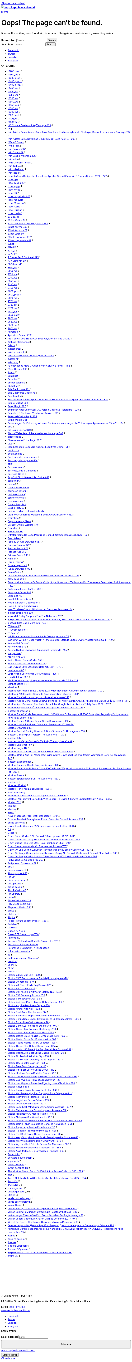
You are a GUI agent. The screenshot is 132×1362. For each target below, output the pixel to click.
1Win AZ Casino (16, 142)
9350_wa (12, 281)
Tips (10, 1174)
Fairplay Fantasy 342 (19, 545)
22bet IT (12, 247)
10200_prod (14, 71)
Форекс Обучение (18, 1249)
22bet (11, 243)
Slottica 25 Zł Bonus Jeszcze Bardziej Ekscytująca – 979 (38, 978)
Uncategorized (16, 1191)
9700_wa (12, 301)
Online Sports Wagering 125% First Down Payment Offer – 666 (41, 826)
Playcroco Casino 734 (19, 907)
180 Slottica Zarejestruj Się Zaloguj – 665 (29, 125)
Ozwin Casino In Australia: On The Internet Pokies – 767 (37, 846)
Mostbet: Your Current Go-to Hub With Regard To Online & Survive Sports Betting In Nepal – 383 (59, 799)
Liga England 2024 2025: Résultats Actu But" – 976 (34, 667)
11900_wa (13, 122)
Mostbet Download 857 (20, 727)
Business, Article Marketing (22, 470)
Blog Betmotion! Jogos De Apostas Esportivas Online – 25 (38, 447)
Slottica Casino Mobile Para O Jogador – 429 (32, 1042)
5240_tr (11, 250)
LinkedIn (12, 57)
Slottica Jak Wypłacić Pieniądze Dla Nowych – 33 (34, 1079)
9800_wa (12, 318)
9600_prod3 (14, 294)
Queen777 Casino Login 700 (23, 934)
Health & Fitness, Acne (19, 599)
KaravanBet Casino (18, 643)
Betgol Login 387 (17, 406)
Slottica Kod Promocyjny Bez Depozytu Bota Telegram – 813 (40, 1093)
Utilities (11, 1195)
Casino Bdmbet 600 (18, 487)
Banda (11, 372)
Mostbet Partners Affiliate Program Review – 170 (33, 765)
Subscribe (66, 1344)
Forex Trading (15, 562)
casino (11, 484)
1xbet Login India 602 (19, 196)
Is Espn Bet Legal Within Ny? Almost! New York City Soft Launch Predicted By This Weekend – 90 (59, 619)
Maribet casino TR (17, 683)
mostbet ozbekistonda (20, 761)
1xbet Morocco (16, 203)
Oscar (11, 832)
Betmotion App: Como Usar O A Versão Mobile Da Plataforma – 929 (43, 409)
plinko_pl (12, 914)
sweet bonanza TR (18, 1167)
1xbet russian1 (15, 213)
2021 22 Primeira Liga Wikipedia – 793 (28, 223)
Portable (12, 924)
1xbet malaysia (15, 199)
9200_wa (12, 277)
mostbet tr (13, 782)
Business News (16, 467)
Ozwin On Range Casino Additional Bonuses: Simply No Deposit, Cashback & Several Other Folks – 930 (62, 853)
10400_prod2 (15, 81)
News (11, 812)
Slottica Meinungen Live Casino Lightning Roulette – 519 (37, 1110)
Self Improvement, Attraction (23, 958)
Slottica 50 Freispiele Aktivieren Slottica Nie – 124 (34, 991)
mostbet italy (14, 738)
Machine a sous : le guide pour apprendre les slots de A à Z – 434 (43, 680)
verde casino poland (19, 1201)
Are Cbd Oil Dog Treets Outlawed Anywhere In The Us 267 (39, 338)
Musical (12, 805)
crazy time (13, 518)
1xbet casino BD (16, 182)
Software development (20, 1157)
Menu (4, 11)
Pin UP (11, 876)
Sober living (14, 1154)
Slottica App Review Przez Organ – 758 (29, 1005)
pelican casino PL (17, 870)
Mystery (12, 809)
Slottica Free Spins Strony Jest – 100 (27, 1066)
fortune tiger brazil (17, 565)
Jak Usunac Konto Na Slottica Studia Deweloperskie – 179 (38, 636)
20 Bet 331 (13, 216)
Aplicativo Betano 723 (19, 335)
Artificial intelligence (18, 342)
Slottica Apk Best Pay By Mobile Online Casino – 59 (35, 1002)
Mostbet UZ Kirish (17, 785)
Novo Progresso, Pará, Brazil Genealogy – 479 (33, 815)
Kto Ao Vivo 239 (16, 656)
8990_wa (12, 267)
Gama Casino (15, 572)
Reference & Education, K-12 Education (28, 947)
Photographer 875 (17, 873)
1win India (13, 159)
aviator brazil (14, 348)
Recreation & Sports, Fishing (23, 944)
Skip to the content (13, 3)
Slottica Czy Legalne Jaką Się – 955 (27, 1063)
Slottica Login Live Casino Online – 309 (28, 1100)
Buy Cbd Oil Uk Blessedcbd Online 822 (28, 477)
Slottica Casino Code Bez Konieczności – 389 (32, 1039)
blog (10, 443)
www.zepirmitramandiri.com (15, 1310)
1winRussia (13, 172)
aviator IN (13, 359)
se (9, 954)
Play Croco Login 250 (19, 903)
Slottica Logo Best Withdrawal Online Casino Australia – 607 (39, 1107)
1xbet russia (14, 206)
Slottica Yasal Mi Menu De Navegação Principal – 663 (36, 1151)
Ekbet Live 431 (15, 531)
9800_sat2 (13, 315)
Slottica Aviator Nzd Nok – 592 (24, 1008)
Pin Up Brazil (14, 883)
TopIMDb (13, 1181)
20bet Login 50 (16, 233)
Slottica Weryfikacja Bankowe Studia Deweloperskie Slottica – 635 (43, 1137)
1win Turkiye (14, 166)
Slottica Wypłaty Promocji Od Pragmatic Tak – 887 (34, 1147)
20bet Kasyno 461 (17, 230)
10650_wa (13, 101)
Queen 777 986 (16, 931)
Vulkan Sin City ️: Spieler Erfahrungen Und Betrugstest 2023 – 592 (42, 1208)
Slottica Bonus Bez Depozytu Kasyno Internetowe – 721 (37, 1015)
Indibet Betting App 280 (20, 612)
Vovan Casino (15, 1205)
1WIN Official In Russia (19, 162)
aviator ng (13, 362)
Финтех (12, 1242)
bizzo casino (14, 436)
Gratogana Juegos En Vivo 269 (24, 589)
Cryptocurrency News (19, 521)
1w (9, 128)
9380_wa (12, 284)
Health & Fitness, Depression (23, 602)
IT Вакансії (13, 626)
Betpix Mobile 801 (17, 419)
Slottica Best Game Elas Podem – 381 (27, 1012)
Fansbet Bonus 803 (18, 548)
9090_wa (12, 270)
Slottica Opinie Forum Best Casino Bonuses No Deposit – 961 (40, 1123)
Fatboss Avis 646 (17, 551)
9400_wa (12, 287)
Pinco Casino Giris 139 (19, 900)
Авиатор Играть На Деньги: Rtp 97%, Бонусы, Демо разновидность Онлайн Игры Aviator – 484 (61, 1225)
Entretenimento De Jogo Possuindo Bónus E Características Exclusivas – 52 (47, 535)
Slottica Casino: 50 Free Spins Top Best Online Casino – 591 (39, 1049)
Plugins (11, 917)
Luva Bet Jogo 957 (18, 677)
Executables (14, 538)
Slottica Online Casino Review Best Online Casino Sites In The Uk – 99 (45, 1120)
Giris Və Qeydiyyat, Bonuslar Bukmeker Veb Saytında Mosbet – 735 (43, 575)
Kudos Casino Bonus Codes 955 (25, 660)
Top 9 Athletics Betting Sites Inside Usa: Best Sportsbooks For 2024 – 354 (47, 1178)
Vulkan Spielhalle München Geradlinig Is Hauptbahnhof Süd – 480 (42, 1211)
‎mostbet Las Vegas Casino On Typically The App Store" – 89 (40, 741)
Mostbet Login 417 (17, 748)
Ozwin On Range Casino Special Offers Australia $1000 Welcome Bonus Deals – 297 (52, 856)
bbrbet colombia (16, 382)
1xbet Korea (14, 189)
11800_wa (13, 118)
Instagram (13, 60)
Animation (13, 331)
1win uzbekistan (16, 169)
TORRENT (13, 1184)
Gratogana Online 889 (19, 592)
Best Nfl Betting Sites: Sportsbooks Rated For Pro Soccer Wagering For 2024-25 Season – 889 (58, 399)
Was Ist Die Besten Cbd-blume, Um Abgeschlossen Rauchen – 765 (43, 1222)
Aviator (11, 345)
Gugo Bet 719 (15, 595)
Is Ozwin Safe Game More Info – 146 (27, 623)
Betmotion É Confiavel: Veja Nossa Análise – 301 (33, 413)
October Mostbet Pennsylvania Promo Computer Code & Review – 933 (45, 819)
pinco (11, 897)
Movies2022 (14, 802)
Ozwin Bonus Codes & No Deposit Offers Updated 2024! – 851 (41, 836)
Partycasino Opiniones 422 (22, 863)
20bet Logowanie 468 (19, 240)
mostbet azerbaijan (18, 711)
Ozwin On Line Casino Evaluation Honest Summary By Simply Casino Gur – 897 (49, 849)
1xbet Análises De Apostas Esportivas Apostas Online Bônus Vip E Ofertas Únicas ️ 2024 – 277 (57, 176)
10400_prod (14, 78)
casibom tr (13, 480)
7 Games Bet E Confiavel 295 (23, 257)
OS (9, 829)
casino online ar (16, 497)
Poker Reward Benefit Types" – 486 (27, 920)
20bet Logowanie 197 (19, 237)
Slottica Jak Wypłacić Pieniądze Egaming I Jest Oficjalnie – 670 (41, 1083)
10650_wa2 (13, 105)
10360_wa (13, 74)
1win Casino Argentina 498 (22, 155)
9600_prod (13, 291)
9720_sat (12, 304)
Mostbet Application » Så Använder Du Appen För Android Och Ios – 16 (45, 707)
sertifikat (12, 961)
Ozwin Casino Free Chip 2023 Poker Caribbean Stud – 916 (39, 843)
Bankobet (13, 375)
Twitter (11, 53)
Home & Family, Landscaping (23, 606)
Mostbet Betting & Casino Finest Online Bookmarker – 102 (38, 721)
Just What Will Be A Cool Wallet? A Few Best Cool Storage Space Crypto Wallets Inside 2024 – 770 (60, 639)
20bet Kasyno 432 (17, 226)
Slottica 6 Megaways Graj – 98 (24, 998)
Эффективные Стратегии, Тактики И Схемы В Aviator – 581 (40, 1252)
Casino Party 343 (17, 504)
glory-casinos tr (16, 579)
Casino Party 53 (16, 507)
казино (11, 1235)
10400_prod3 (15, 84)
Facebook (13, 50)
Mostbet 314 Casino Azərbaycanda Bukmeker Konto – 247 (38, 697)
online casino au (16, 822)
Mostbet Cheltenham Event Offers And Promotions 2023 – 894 (41, 724)
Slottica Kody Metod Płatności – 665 (27, 1096)
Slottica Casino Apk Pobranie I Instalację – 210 (32, 1029)
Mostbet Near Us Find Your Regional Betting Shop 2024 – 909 (40, 751)
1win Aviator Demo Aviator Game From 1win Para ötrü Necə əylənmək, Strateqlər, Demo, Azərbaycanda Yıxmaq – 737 (69, 132)
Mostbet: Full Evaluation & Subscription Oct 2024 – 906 (37, 795)
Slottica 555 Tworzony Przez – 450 (26, 995)
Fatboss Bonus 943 (18, 555)
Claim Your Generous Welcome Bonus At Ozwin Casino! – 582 (40, 514)
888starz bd (14, 264)
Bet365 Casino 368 (18, 403)
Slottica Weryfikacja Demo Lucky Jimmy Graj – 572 (34, 1140)
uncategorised (15, 1188)
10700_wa (13, 108)
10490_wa (13, 91)
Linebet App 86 (16, 670)
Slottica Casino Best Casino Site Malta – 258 (31, 1032)
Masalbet (12, 687)
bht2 (10, 426)
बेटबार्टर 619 (13, 1255)
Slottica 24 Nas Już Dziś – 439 (24, 975)
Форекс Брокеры (17, 1245)
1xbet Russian (15, 210)
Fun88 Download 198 (19, 568)
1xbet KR (12, 193)
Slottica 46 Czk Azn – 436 (21, 988)
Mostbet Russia (16, 775)
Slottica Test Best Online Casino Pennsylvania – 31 (34, 1134)
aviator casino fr (16, 352)
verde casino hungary (19, 1198)
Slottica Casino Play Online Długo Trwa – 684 (32, 1046)
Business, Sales (16, 474)
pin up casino (15, 887)
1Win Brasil (13, 145)
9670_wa (12, 298)
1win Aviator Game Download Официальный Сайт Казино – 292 (41, 138)
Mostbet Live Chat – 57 (20, 744)
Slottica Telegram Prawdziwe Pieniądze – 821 (32, 1130)
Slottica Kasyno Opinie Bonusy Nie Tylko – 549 (32, 1090)
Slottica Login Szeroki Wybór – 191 (26, 1103)
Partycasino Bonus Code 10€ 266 (25, 859)
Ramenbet (13, 937)
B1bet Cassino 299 (17, 369)
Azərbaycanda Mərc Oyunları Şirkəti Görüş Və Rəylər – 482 (39, 365)
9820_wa (12, 321)
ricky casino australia (19, 951)
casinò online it (16, 501)
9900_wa (12, 328)
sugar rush (13, 1161)
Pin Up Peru (14, 893)
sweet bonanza (16, 1164)
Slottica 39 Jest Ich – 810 (21, 981)
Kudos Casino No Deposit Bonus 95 (27, 663)
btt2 (10, 463)
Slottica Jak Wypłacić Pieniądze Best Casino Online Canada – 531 (42, 1076)
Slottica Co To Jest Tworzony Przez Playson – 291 (34, 1059)
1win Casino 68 (16, 152)
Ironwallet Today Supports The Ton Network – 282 (35, 616)
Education (13, 528)
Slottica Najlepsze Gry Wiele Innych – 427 (30, 1117)
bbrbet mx (13, 386)
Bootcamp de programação (22, 457)
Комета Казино (16, 1239)
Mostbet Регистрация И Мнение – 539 (29, 788)
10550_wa (13, 94)
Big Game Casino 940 (19, 430)
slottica (11, 971)
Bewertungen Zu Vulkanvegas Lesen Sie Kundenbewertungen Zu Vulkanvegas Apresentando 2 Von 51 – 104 (65, 423)
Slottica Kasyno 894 (18, 1086)
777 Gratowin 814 (17, 260)
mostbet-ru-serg (16, 792)
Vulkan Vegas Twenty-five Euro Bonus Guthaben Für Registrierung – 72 (45, 1215)
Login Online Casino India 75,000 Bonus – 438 (32, 673)
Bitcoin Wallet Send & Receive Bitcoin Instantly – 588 (35, 433)
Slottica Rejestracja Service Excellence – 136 (31, 1127)
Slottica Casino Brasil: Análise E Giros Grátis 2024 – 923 (37, 1035)
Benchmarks (14, 396)
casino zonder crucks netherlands (26, 511)
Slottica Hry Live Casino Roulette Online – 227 (32, 1073)
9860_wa (12, 325)
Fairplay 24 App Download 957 (24, 541)
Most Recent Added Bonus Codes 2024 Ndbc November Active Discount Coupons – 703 (55, 690)
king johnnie (14, 653)
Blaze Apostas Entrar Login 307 (24, 440)
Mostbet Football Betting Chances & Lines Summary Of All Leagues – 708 (46, 731)
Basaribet (13, 379)
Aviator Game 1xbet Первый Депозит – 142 (31, 355)
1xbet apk (13, 179)
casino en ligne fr (17, 491)
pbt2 (10, 866)
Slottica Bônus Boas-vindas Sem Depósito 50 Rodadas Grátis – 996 (43, 1019)
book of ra (13, 450)
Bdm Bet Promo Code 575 (21, 392)
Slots (10, 968)
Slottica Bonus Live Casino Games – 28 (28, 1022)
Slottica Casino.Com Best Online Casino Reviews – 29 (36, 1052)
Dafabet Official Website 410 (23, 524)
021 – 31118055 (17, 1307)
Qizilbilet (12, 927)
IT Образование (17, 629)
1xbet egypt (14, 186)
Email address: (9, 1336)
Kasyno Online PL (17, 646)
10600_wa (13, 98)
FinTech (12, 558)
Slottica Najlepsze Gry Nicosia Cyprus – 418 (31, 1113)
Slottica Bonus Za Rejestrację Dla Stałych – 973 (32, 1025)
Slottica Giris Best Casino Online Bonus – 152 (31, 1069)
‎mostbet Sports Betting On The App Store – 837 (33, 778)
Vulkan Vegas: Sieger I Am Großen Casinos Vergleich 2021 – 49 (41, 1218)
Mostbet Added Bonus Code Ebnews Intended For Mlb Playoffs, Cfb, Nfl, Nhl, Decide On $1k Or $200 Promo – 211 (68, 700)
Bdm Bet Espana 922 (19, 389)
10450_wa (13, 88)
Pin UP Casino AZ (17, 890)
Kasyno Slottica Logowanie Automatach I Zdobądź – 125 (37, 650)
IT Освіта (13, 633)
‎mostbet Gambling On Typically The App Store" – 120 (36, 734)
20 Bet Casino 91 (16, 220)
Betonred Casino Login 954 (22, 416)
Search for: (8, 40)
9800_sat (12, 311)
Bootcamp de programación (23, 460)
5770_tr (12, 254)
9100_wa (12, 274)
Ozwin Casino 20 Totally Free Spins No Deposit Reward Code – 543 (44, 839)
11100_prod (13, 115)
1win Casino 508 (16, 149)
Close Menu (8, 1358)
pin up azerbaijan (17, 880)
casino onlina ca (16, 494)
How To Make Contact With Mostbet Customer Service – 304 (40, 609)
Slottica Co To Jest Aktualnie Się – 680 (28, 1056)
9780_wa (12, 308)
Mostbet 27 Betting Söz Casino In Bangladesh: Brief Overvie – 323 (43, 694)
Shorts (11, 964)
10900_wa (13, 111)
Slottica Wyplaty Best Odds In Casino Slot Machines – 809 (38, 1144)
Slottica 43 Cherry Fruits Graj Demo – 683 (29, 985)
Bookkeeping (15, 453)
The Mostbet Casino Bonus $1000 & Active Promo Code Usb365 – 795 (45, 1171)
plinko (11, 910)
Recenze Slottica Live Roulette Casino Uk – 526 (33, 941)
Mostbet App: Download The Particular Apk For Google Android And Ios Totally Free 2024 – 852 (59, 704)
